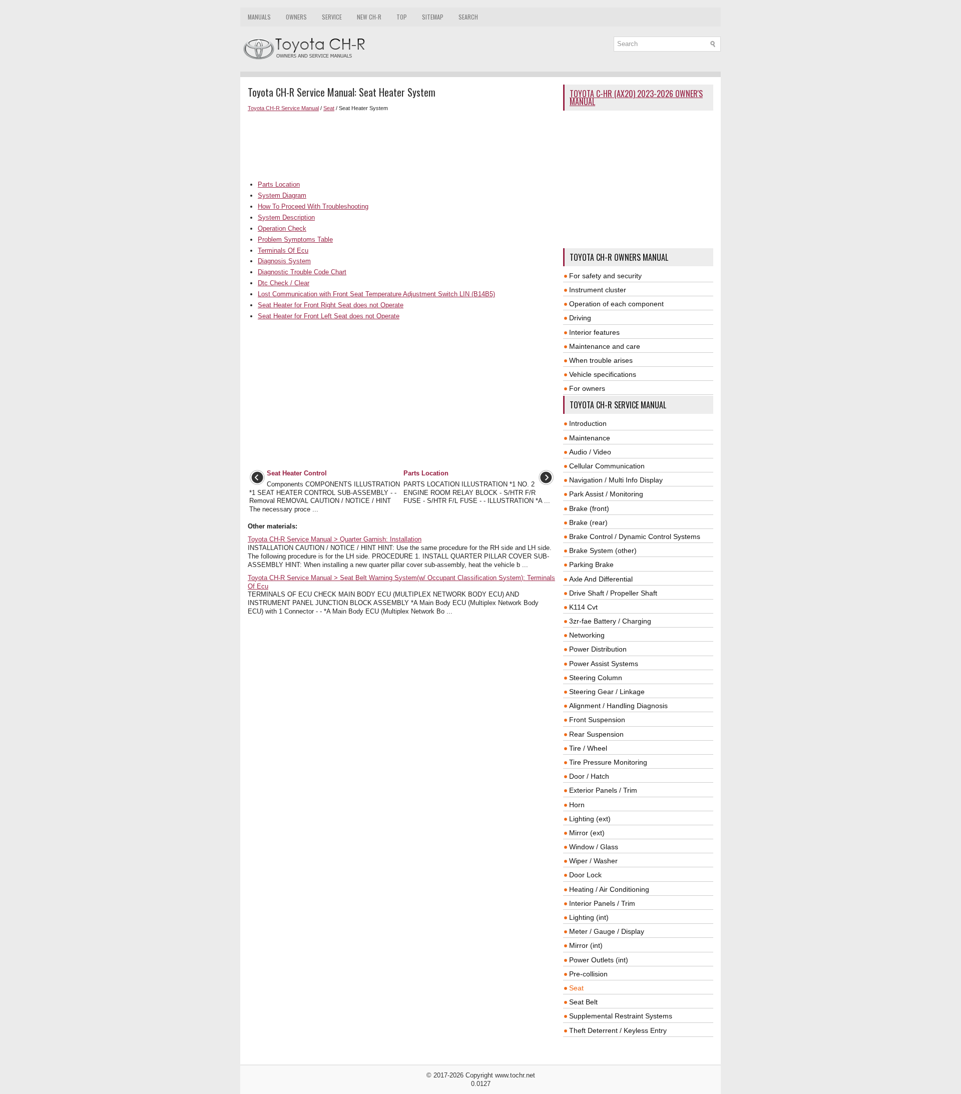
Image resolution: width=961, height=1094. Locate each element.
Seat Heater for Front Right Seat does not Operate (330, 305)
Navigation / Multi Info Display (616, 480)
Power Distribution (598, 649)
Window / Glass (593, 847)
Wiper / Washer (593, 861)
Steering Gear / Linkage (607, 692)
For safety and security (605, 276)
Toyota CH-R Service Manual (283, 108)
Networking (587, 635)
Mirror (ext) (587, 833)
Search (468, 17)
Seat (328, 108)
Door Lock (585, 875)
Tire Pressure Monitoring (608, 762)
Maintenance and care (604, 346)
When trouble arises (601, 360)
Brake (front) (589, 508)
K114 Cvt (583, 607)
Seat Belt (583, 1002)
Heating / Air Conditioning (609, 889)
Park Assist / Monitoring (606, 494)
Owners (296, 17)
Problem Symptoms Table (295, 239)
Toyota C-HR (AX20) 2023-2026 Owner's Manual (636, 98)
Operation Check (282, 228)
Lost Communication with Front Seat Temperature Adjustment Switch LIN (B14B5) (376, 294)
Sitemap (432, 17)
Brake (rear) (588, 522)
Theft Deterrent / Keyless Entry (618, 1030)
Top (401, 17)
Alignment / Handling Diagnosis (618, 706)
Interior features (594, 332)
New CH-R (369, 17)
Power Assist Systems (603, 664)
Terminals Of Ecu (283, 250)
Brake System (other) (603, 550)
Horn (577, 805)
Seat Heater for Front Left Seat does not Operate (328, 316)
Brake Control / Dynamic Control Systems (634, 536)
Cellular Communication (607, 466)
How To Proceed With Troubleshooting (313, 206)
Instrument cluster (597, 290)
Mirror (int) (586, 945)
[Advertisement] (402, 146)
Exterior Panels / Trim (603, 790)
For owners (587, 388)
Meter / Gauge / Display (606, 931)
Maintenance (589, 438)
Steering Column (595, 678)
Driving (580, 318)
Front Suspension (597, 720)
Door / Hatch (589, 776)
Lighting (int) (589, 917)
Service (332, 17)
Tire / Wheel (588, 748)
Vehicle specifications (602, 374)
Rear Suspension (596, 734)
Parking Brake (591, 565)
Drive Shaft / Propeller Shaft (613, 593)
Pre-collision (588, 974)
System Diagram (282, 195)
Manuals (259, 17)
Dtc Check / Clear (283, 283)
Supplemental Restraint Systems (620, 1016)
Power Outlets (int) (598, 960)
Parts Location (279, 184)
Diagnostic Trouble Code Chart (302, 272)
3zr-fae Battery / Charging (610, 621)
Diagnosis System (284, 261)
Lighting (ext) (590, 819)
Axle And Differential (601, 579)
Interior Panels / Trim (602, 903)
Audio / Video (590, 452)
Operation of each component (616, 304)
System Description (286, 217)
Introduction (588, 423)
